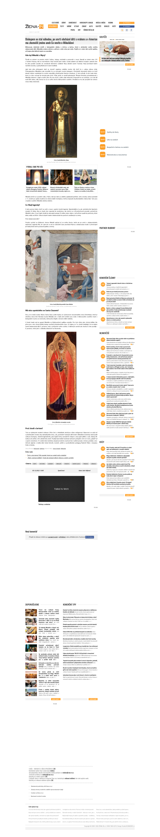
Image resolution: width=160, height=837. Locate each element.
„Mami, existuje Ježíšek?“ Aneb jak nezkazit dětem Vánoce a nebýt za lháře (50, 458)
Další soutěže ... (129, 64)
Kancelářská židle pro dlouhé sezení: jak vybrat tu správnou (79, 819)
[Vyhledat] (122, 30)
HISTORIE (42, 464)
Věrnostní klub (88, 30)
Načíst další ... (56, 699)
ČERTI (34, 464)
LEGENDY (50, 464)
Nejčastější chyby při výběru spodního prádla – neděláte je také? (79, 816)
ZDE (54, 769)
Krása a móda (100, 22)
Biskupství (36, 448)
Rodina (110, 22)
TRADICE (85, 464)
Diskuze (106, 26)
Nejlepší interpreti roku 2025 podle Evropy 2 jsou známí (44, 822)
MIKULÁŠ (58, 464)
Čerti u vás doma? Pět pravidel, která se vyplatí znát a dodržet (46, 455)
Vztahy (76, 26)
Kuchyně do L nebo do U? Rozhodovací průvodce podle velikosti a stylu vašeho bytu (113, 813)
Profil (73, 30)
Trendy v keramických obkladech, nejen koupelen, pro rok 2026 (113, 816)
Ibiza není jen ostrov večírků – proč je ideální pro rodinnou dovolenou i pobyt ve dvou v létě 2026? (45, 813)
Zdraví (84, 26)
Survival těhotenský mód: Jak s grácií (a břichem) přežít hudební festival (45, 809)
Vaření (69, 26)
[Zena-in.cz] (35, 26)
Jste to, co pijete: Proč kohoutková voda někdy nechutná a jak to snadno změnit (79, 822)
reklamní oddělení (70, 778)
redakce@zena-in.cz (68, 773)
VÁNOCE (93, 464)
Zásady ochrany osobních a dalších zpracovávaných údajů (47, 790)
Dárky (64, 22)
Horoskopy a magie (86, 22)
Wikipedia (63, 448)
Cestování (55, 22)
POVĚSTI (67, 464)
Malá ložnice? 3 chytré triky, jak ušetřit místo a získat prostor (113, 822)
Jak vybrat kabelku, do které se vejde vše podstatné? (44, 816)
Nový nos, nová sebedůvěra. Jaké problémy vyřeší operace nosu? (113, 809)
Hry (79, 30)
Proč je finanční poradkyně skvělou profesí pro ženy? (43, 819)
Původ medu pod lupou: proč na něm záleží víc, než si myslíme (113, 819)
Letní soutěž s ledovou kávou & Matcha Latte (116, 60)
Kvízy (114, 26)
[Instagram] (127, 30)
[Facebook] (131, 30)
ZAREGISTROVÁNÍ (53, 537)
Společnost (53, 26)
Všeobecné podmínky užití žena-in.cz (41, 786)
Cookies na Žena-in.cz (37, 793)
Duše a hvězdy (56, 448)
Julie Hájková (86, 470)
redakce (52, 771)
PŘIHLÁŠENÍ (62, 537)
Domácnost (73, 22)
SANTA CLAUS (76, 464)
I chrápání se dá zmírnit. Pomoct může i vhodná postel (77, 809)
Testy (62, 26)
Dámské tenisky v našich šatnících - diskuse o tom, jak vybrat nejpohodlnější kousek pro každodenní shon (79, 813)
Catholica (42, 448)
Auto (91, 26)
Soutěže (98, 26)
